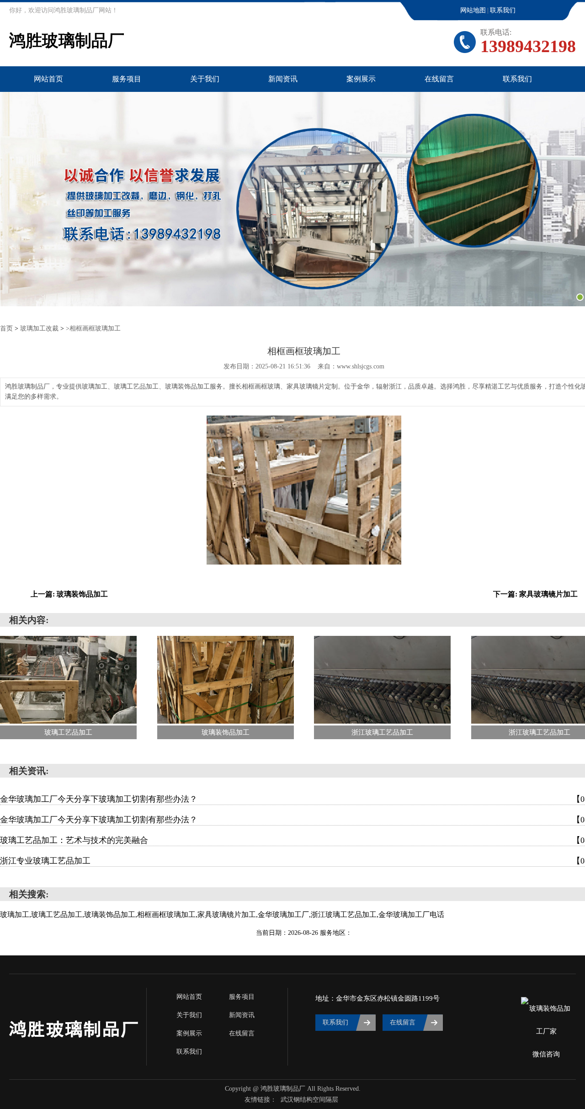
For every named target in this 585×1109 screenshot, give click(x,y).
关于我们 (204, 79)
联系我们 (503, 10)
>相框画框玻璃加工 (93, 328)
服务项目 (126, 79)
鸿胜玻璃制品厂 (66, 41)
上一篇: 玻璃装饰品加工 (69, 594)
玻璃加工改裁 (39, 328)
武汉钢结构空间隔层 (309, 1099)
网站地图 (473, 10)
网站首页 (48, 79)
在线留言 (439, 79)
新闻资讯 (283, 79)
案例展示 (361, 79)
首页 (6, 328)
